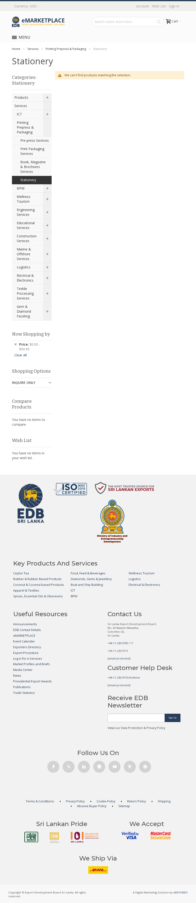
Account (142, 6)
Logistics (135, 579)
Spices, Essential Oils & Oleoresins (38, 596)
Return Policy (136, 801)
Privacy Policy (75, 801)
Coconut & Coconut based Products (38, 585)
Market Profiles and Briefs (31, 664)
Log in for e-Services (27, 659)
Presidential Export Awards (32, 681)
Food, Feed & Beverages (88, 573)
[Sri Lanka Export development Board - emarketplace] (38, 21)
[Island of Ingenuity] (85, 837)
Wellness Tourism (141, 573)
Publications (22, 687)
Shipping (164, 801)
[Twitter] (69, 765)
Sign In (174, 6)
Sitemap (124, 806)
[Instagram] (99, 765)
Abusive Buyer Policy (91, 806)
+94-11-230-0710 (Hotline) (124, 677)
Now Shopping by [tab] (31, 334)
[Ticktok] (145, 765)
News (17, 676)
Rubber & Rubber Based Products (37, 579)
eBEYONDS (180, 892)
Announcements (25, 624)
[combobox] (127, 22)
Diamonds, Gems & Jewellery (91, 579)
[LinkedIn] (84, 765)
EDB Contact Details (27, 630)
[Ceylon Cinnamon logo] (54, 837)
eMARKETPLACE (24, 636)
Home (16, 49)
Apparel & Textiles (26, 590)
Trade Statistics (24, 693)
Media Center (23, 670)
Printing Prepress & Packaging (66, 49)
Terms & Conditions (40, 801)
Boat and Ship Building (87, 585)
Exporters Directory (27, 647)
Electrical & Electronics (144, 585)
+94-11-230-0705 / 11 (120, 643)
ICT (73, 590)
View (111, 728)
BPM (74, 596)
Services (32, 49)
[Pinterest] (130, 765)
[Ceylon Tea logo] (31, 837)
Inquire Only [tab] (23, 382)
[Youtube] (114, 765)
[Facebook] (53, 765)
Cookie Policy (106, 801)
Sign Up (172, 717)
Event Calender (24, 641)
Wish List (159, 6)
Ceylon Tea (21, 573)
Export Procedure (25, 653)
